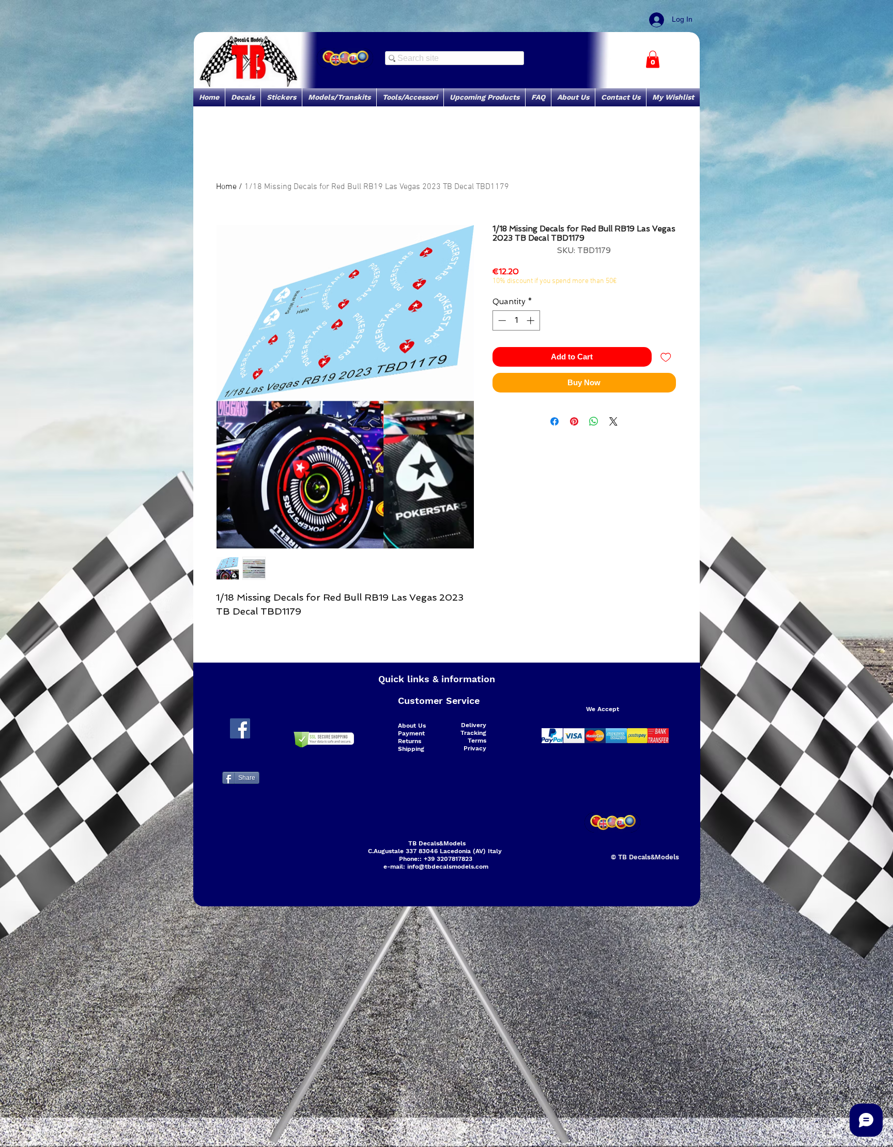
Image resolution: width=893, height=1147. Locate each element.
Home (226, 187)
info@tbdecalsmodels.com (447, 866)
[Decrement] (501, 320)
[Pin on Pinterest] (574, 421)
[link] (652, 59)
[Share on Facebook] (554, 421)
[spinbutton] (516, 320)
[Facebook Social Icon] (240, 728)
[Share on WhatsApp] (594, 421)
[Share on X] (613, 421)
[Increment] (531, 320)
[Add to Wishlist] (666, 357)
